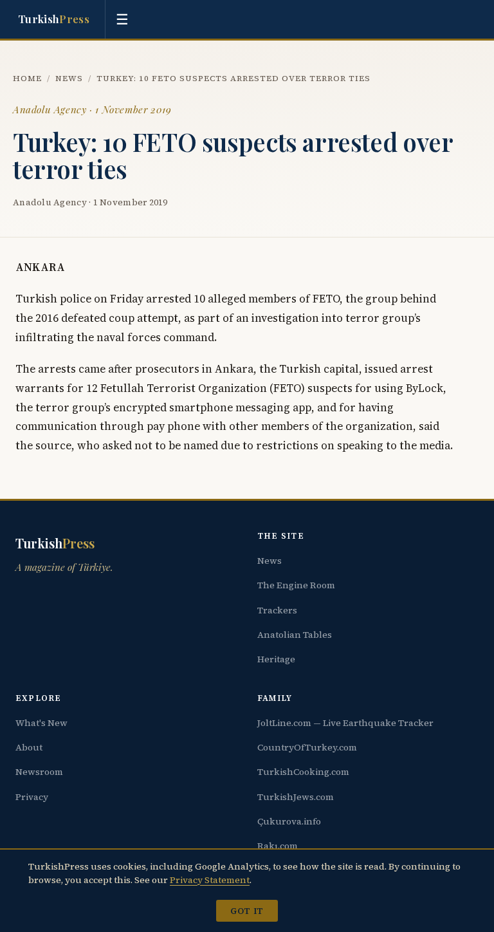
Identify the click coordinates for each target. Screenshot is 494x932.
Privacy (31, 796)
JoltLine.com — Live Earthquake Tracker (345, 722)
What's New (41, 722)
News (69, 78)
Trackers (277, 610)
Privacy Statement (210, 879)
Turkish (53, 19)
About (28, 747)
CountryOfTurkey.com (307, 747)
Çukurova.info (289, 821)
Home (27, 78)
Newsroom (39, 771)
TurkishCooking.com (303, 771)
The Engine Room (296, 585)
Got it (246, 911)
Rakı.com (277, 845)
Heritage (276, 659)
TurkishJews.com (295, 796)
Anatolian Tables (294, 634)
